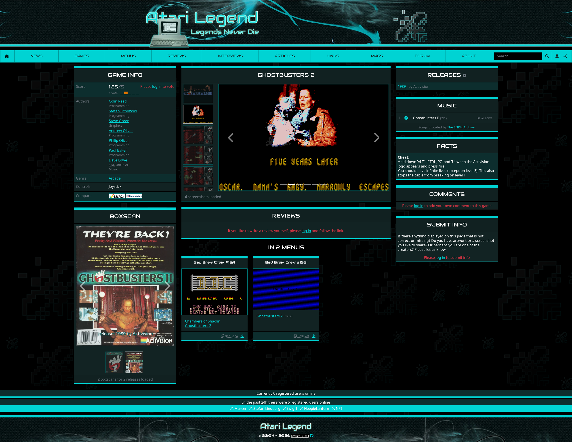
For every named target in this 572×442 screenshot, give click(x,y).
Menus (128, 56)
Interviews (230, 56)
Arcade (115, 178)
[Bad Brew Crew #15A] (214, 291)
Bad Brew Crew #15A (214, 262)
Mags (377, 56)
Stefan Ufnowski (123, 111)
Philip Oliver (119, 140)
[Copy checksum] (222, 335)
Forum (422, 56)
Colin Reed (118, 101)
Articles (285, 56)
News (36, 56)
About (469, 56)
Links (333, 56)
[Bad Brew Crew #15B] (286, 289)
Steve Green (119, 120)
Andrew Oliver (121, 130)
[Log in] (565, 56)
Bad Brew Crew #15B (286, 262)
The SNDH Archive (461, 127)
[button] (83, 286)
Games (81, 56)
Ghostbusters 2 (198, 325)
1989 (402, 86)
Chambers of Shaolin (202, 321)
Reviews (177, 56)
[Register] (557, 56)
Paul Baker (118, 150)
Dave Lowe (118, 160)
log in (157, 86)
